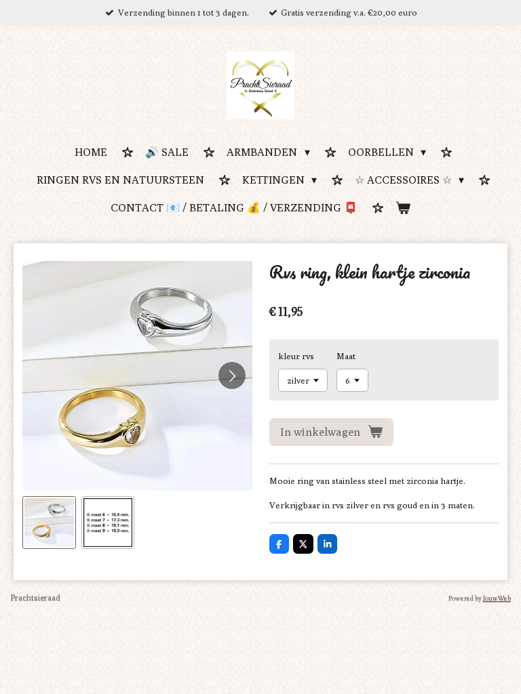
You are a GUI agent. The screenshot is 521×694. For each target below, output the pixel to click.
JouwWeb (497, 598)
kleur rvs (296, 355)
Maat (345, 355)
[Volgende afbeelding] (232, 375)
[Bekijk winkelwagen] (403, 209)
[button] (49, 523)
